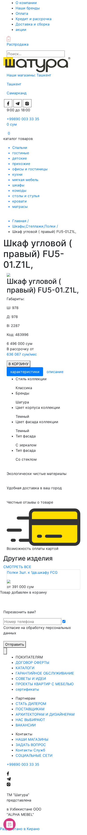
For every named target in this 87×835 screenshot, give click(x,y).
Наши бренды (28, 8)
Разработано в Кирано (20, 829)
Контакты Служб (30, 750)
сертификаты (27, 689)
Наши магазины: (22, 75)
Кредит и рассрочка (34, 19)
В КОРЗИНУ (18, 364)
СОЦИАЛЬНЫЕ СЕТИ (34, 755)
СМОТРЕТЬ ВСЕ (17, 567)
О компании (26, 2)
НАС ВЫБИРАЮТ (30, 719)
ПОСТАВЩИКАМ (30, 709)
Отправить (14, 644)
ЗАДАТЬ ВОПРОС (31, 744)
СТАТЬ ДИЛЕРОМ (31, 703)
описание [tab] (55, 371)
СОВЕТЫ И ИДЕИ (31, 678)
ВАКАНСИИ (26, 725)
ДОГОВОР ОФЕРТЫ (32, 662)
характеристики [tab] (24, 371)
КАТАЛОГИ (25, 668)
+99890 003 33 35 (23, 119)
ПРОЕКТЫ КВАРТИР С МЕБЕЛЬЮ (45, 684)
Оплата (22, 13)
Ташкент (44, 75)
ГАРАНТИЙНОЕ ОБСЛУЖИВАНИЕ (45, 673)
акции (21, 29)
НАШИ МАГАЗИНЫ (32, 739)
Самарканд (17, 93)
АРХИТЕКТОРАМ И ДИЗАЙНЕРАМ (45, 714)
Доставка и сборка (33, 24)
